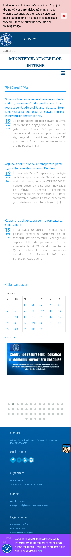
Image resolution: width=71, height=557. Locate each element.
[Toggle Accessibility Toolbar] (7, 548)
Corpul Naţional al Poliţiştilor (21, 532)
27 (8, 329)
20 (8, 322)
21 (16, 322)
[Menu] (35, 74)
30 (33, 329)
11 (51, 310)
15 (25, 316)
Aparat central (16, 480)
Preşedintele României (19, 524)
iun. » (17, 337)
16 (33, 316)
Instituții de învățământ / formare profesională (29, 505)
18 (51, 316)
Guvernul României (18, 528)
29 (25, 329)
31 (42, 329)
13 (8, 316)
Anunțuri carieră (17, 501)
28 (16, 329)
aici (40, 551)
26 (59, 322)
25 (51, 322)
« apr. (8, 337)
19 (59, 316)
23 (33, 322)
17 (42, 316)
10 (42, 310)
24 (42, 322)
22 (25, 322)
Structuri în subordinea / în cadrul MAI (26, 484)
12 (59, 310)
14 (16, 316)
